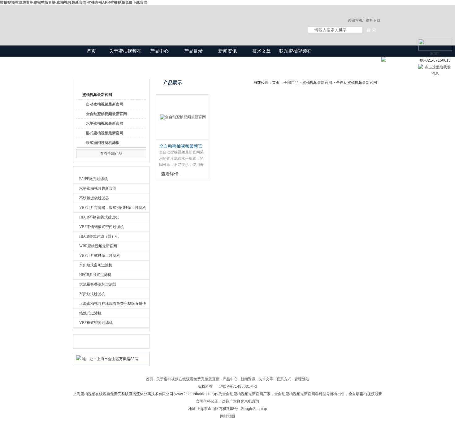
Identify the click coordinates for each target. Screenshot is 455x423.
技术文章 (261, 51)
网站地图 (227, 416)
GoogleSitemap (254, 409)
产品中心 (159, 51)
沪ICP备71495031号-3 (238, 386)
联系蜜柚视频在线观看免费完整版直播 (295, 62)
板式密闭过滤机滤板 (102, 142)
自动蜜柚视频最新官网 (104, 104)
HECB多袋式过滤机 (95, 275)
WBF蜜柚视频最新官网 (98, 246)
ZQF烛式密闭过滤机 (95, 265)
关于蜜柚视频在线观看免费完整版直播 (125, 62)
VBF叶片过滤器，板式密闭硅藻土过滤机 (112, 207)
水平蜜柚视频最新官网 (104, 123)
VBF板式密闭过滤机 (96, 323)
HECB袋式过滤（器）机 (99, 236)
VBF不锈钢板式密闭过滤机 (101, 227)
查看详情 (170, 173)
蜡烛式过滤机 (90, 313)
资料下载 (373, 20)
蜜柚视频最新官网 (97, 95)
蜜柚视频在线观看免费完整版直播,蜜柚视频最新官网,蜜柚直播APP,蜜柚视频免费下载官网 (73, 2)
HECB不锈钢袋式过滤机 (99, 217)
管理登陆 (301, 379)
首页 (91, 51)
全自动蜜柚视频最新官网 (106, 114)
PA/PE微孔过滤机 (93, 179)
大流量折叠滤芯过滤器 (97, 284)
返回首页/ (355, 20)
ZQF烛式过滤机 (92, 294)
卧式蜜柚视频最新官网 (104, 133)
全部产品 (291, 82)
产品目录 (193, 51)
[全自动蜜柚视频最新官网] (182, 117)
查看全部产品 (111, 153)
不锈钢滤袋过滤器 (94, 198)
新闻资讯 (227, 51)
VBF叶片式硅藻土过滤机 (99, 255)
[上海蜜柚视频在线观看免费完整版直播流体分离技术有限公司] (184, 19)
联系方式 (283, 379)
